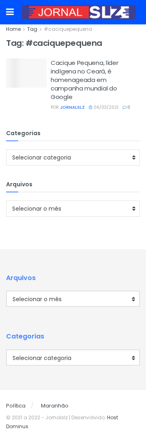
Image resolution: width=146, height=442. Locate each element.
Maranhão (55, 406)
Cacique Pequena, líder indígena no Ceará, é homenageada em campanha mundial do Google (84, 79)
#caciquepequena (68, 29)
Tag (32, 29)
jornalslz (72, 107)
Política (16, 406)
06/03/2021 (105, 107)
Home (13, 29)
